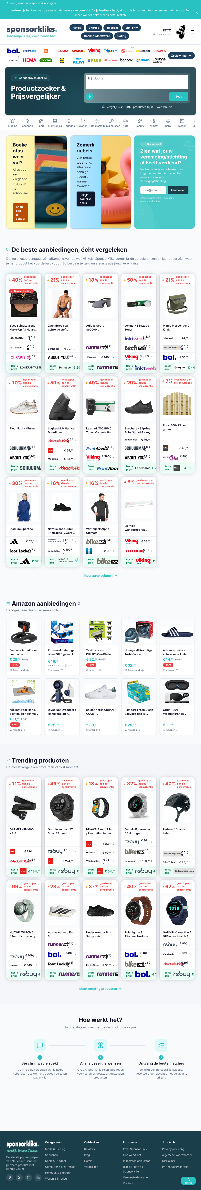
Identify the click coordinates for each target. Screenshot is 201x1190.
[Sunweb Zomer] (159, 51)
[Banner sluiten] (196, 13)
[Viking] (94, 51)
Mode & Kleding (55, 1149)
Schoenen (51, 1155)
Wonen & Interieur (56, 1178)
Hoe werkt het (132, 1155)
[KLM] (78, 60)
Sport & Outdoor (55, 1160)
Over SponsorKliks (135, 1149)
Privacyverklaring (173, 1149)
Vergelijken (91, 1166)
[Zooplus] (46, 60)
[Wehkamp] (127, 51)
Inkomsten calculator (136, 1160)
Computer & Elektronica (60, 1166)
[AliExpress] (110, 60)
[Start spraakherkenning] (90, 96)
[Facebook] (9, 1177)
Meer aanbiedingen (98, 576)
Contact (128, 1183)
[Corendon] (78, 51)
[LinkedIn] (38, 1177)
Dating (121, 36)
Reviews (89, 1149)
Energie (94, 27)
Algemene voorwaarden (177, 1155)
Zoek (178, 96)
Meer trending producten (98, 989)
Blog (87, 1155)
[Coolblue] (46, 51)
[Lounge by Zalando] (159, 60)
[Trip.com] (110, 51)
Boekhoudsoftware (97, 36)
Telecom (112, 27)
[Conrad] (143, 60)
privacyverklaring (150, 201)
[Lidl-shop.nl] (62, 60)
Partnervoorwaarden (175, 1166)
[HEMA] (29, 60)
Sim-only (131, 27)
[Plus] (94, 60)
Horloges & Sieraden (58, 1172)
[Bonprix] (127, 60)
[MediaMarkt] (62, 51)
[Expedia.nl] (143, 51)
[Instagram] (28, 1177)
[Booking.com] (29, 51)
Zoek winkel (179, 55)
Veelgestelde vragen (136, 1177)
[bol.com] (13, 51)
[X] (19, 1177)
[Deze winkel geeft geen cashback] (132, 47)
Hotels (77, 27)
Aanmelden (178, 190)
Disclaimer (168, 1160)
